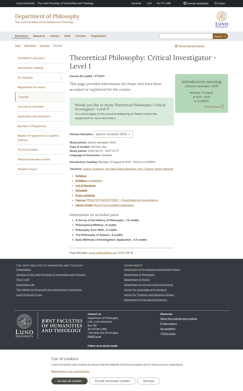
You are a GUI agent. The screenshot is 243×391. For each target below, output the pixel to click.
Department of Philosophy (47, 16)
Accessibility (167, 328)
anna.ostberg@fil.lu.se (102, 252)
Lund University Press (29, 294)
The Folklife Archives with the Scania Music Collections (49, 289)
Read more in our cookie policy (70, 371)
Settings (148, 381)
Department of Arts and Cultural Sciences (148, 284)
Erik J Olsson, (146, 169)
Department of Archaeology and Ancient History (152, 269)
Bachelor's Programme (32, 126)
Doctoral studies (28, 149)
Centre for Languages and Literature (145, 289)
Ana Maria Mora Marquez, (121, 169)
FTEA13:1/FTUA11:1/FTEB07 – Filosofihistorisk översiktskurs (117, 200)
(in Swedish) (89, 180)
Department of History (137, 279)
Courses (45, 45)
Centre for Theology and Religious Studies (149, 294)
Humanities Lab (25, 284)
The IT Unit (22, 279)
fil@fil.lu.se (94, 336)
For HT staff (164, 3)
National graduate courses (34, 159)
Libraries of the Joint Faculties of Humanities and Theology (51, 274)
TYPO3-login (168, 333)
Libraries (136, 3)
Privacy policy (168, 323)
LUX (149, 3)
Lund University (25, 3)
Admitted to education (31, 58)
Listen (221, 3)
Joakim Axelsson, (94, 169)
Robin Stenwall (164, 169)
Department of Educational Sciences (145, 299)
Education (30, 45)
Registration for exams (31, 87)
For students (25, 77)
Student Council (27, 169)
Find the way (212, 106)
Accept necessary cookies (112, 381)
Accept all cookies (69, 381)
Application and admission (34, 116)
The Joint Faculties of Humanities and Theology (65, 3)
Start (18, 45)
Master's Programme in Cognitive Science (38, 138)
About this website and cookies (178, 318)
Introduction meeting (30, 67)
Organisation (23, 269)
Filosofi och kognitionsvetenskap (105, 205)
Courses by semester (31, 106)
